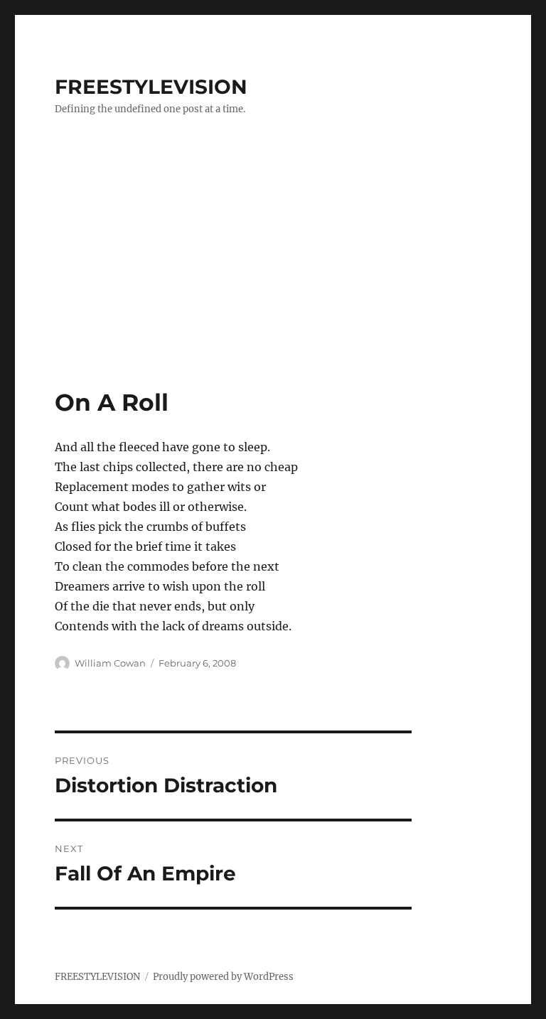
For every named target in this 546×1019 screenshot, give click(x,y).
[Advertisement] (276, 282)
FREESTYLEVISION (151, 87)
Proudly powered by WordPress (223, 977)
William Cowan (110, 663)
